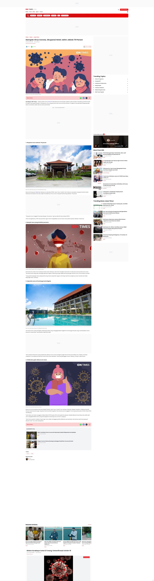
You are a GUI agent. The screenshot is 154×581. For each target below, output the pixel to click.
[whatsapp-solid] (81, 98)
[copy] (89, 98)
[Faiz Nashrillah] (27, 458)
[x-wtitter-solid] (86, 98)
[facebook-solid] (84, 98)
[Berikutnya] (91, 527)
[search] (118, 9)
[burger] (127, 12)
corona (49, 101)
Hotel (37, 191)
